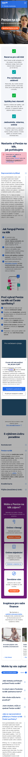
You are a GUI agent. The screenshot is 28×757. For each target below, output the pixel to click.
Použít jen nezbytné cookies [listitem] (14, 393)
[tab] (9, 672)
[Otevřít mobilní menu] (25, 3)
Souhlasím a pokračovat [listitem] (14, 389)
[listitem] (25, 359)
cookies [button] (11, 369)
